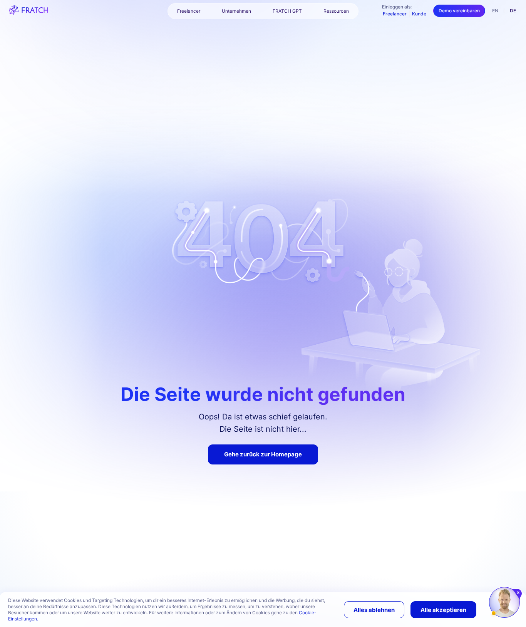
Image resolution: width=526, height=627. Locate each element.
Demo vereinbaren (459, 10)
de (513, 10)
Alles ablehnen (374, 610)
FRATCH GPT (287, 11)
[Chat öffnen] (504, 602)
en (495, 10)
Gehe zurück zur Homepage (263, 454)
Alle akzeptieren (443, 610)
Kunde (419, 14)
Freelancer (395, 14)
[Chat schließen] (518, 593)
